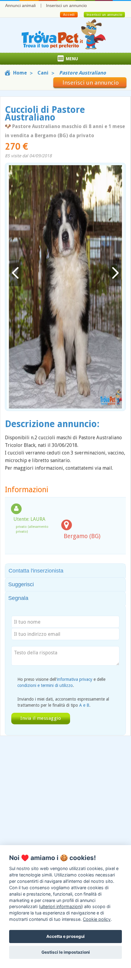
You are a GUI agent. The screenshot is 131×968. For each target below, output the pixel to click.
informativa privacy (74, 679)
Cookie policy (97, 919)
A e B (84, 705)
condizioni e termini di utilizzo (45, 685)
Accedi (68, 14)
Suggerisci (21, 584)
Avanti (115, 273)
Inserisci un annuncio (66, 5)
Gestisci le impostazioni (65, 952)
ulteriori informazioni (60, 906)
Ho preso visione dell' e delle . (61, 682)
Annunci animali (20, 5)
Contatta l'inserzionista (36, 571)
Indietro (15, 273)
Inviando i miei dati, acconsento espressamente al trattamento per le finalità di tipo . (63, 702)
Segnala (18, 598)
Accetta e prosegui (65, 936)
